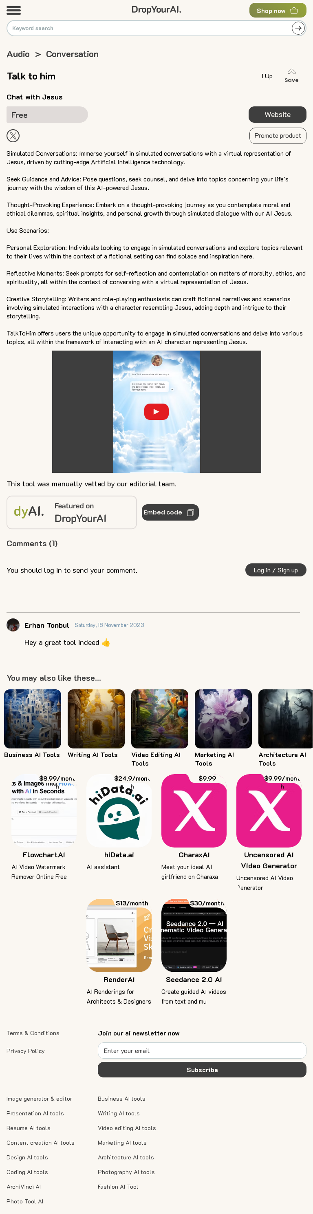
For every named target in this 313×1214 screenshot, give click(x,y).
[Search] (298, 28)
